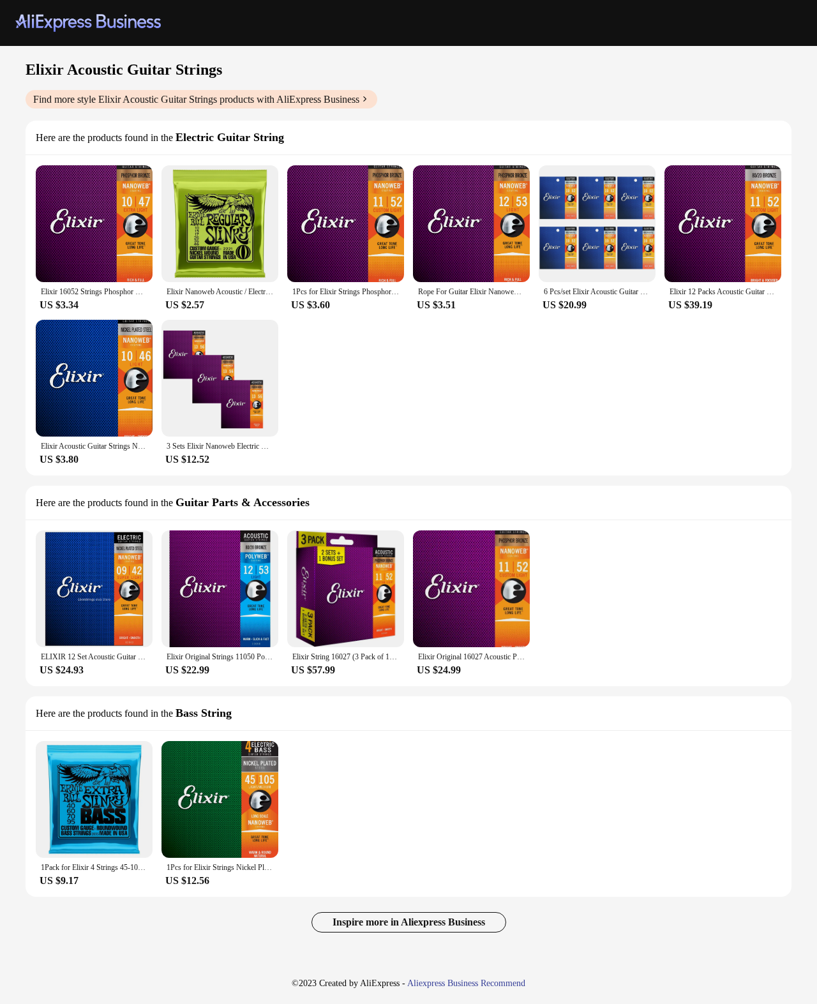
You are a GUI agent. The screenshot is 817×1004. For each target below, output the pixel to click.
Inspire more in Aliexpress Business (409, 922)
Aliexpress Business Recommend (466, 983)
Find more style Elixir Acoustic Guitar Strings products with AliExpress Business (196, 99)
